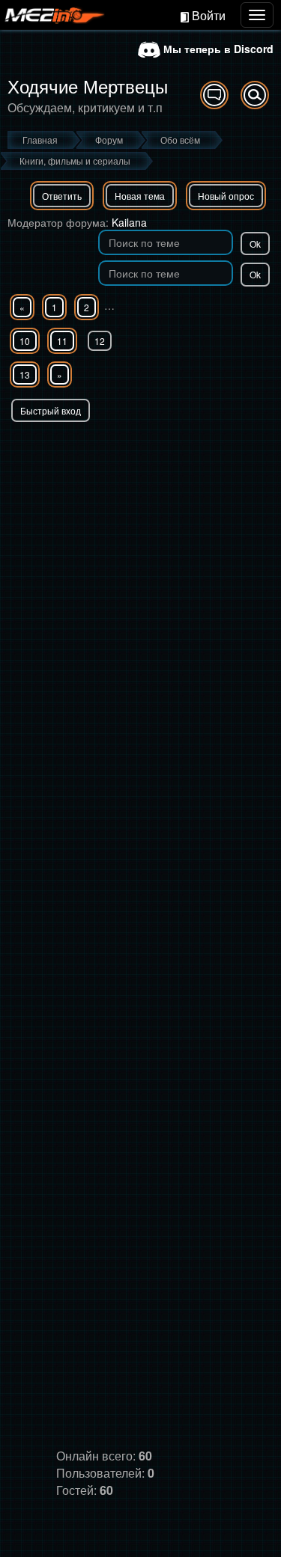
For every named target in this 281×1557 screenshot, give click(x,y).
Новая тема (140, 195)
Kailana (129, 222)
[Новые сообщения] (214, 95)
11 (62, 340)
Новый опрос (226, 195)
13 (24, 374)
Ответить (62, 195)
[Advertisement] (140, 569)
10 (24, 340)
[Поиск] (255, 95)
